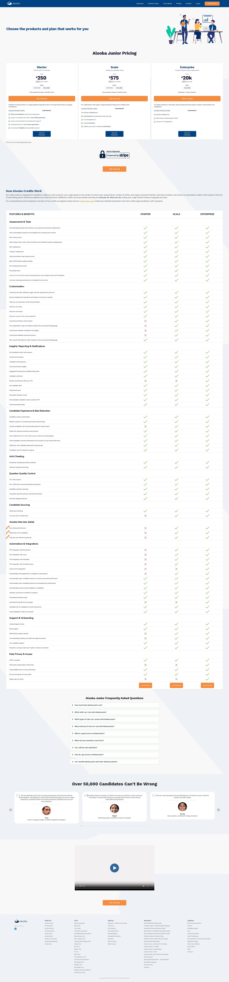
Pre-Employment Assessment (82, 933)
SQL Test (77, 946)
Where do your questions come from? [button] (89, 740)
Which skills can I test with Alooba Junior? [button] (91, 712)
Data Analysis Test (79, 939)
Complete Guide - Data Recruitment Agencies (157, 926)
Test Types (77, 928)
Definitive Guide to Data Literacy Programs (156, 939)
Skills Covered (112, 944)
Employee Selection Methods (82, 970)
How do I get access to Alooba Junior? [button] (89, 755)
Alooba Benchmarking (51, 941)
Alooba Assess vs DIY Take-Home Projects (156, 954)
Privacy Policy (191, 946)
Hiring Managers (112, 933)
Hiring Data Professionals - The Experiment (156, 959)
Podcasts (146, 967)
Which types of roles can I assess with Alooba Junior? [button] (95, 719)
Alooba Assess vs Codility (151, 946)
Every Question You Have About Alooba (198, 939)
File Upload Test (79, 962)
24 (143, 826)
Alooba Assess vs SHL (150, 952)
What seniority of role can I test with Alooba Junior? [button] (94, 726)
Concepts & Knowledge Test (82, 941)
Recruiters (111, 939)
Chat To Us (111, 926)
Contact (189, 926)
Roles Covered (112, 941)
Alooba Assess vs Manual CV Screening (155, 944)
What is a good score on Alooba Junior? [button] (90, 733)
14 (116, 826)
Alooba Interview (49, 931)
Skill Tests (77, 926)
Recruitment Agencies (150, 962)
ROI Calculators (148, 957)
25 (145, 826)
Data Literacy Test (79, 936)
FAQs (188, 949)
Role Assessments (79, 923)
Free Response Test (80, 957)
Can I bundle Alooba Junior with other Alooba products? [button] (96, 762)
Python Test (77, 949)
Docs (188, 931)
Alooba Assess (49, 923)
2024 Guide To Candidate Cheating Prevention (157, 931)
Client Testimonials (192, 936)
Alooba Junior (48, 933)
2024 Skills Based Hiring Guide (152, 923)
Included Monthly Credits (16, 111)
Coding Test (77, 944)
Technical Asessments (80, 931)
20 (132, 826)
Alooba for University (51, 939)
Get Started (42, 98)
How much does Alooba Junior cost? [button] (88, 705)
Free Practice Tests (79, 972)
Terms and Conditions (193, 944)
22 (137, 826)
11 (108, 826)
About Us (190, 952)
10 (105, 826)
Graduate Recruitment (114, 936)
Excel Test (77, 954)
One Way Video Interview (81, 959)
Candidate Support (192, 928)
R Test (76, 952)
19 (129, 826)
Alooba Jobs (48, 944)
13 (113, 826)
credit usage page (87, 201)
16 (121, 826)
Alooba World (49, 936)
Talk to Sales (187, 98)
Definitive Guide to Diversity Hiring (153, 936)
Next (218, 809)
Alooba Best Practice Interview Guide (154, 928)
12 (110, 826)
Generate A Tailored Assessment (117, 923)
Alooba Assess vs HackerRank (152, 949)
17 (124, 826)
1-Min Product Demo (193, 933)
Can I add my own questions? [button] (86, 747)
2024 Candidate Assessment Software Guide (157, 933)
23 (140, 826)
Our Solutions (112, 928)
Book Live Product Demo (194, 923)
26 (148, 826)
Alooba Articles (148, 965)
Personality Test (79, 967)
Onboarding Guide (113, 931)
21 (135, 826)
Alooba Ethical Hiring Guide (152, 941)
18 (126, 826)
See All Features (42, 134)
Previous (10, 809)
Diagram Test (78, 965)
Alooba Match (49, 926)
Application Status (192, 941)
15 (118, 826)
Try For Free (212, 4)
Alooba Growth (49, 928)
